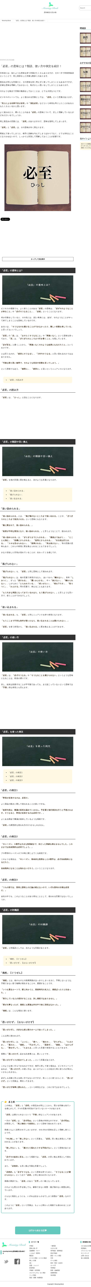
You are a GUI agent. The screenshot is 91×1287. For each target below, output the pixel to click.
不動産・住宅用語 (34, 1270)
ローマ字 (53, 1265)
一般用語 (53, 1246)
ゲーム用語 (53, 1260)
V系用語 (52, 1268)
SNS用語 (53, 1275)
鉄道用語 (32, 1268)
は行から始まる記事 (38, 1230)
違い (30, 1263)
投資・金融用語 (55, 1270)
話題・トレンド (34, 1265)
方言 (51, 1258)
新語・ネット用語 (55, 1255)
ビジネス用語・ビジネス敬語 (38, 1258)
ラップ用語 (32, 1275)
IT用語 (31, 1246)
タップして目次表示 (38, 259)
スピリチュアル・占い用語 (37, 1272)
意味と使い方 (33, 1248)
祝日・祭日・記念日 (56, 1263)
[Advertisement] (37, 42)
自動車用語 (53, 1272)
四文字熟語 (53, 1253)
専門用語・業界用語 (56, 1250)
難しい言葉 (32, 1260)
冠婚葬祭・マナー (34, 1250)
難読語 (31, 1255)
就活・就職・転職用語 (36, 1277)
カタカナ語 (53, 1248)
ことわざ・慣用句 (34, 1253)
